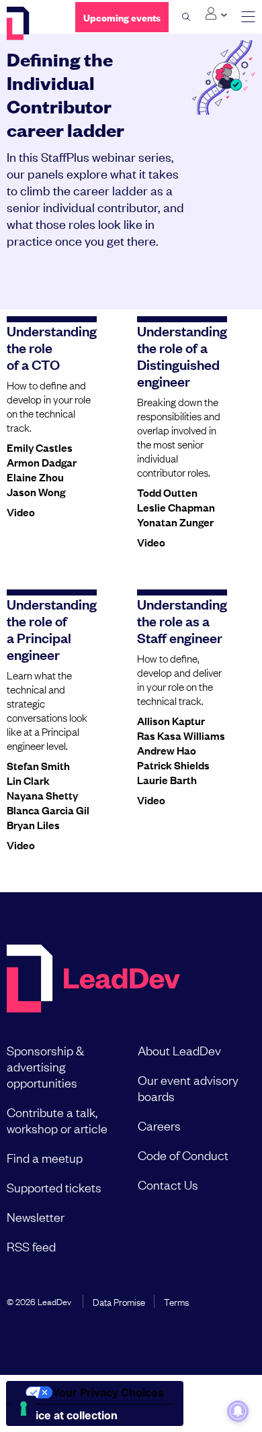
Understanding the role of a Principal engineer (52, 628)
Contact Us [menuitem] (168, 1184)
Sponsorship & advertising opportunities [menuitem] (45, 1066)
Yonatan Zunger (175, 521)
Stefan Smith (38, 765)
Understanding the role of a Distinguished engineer (182, 355)
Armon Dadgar (42, 462)
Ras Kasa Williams (181, 735)
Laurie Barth (167, 779)
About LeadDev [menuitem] (179, 1050)
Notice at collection (67, 1415)
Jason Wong (36, 491)
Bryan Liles (33, 824)
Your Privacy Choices (108, 1392)
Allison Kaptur (171, 720)
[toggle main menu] (248, 17)
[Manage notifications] (238, 1411)
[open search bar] (186, 16)
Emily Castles (40, 447)
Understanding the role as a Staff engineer (182, 620)
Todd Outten (167, 492)
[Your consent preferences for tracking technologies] (23, 1408)
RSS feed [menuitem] (31, 1246)
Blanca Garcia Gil (48, 809)
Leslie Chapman (176, 506)
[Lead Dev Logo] (31, 23)
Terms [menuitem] (176, 1301)
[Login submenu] (216, 14)
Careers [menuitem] (159, 1125)
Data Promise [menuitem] (119, 1301)
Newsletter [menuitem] (35, 1216)
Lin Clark (28, 780)
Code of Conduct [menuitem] (183, 1155)
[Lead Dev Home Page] (93, 980)
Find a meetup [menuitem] (45, 1157)
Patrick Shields (173, 764)
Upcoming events (122, 17)
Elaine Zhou (35, 476)
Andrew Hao (166, 750)
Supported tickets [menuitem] (54, 1187)
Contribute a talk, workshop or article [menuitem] (57, 1120)
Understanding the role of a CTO (52, 347)
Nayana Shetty (42, 794)
